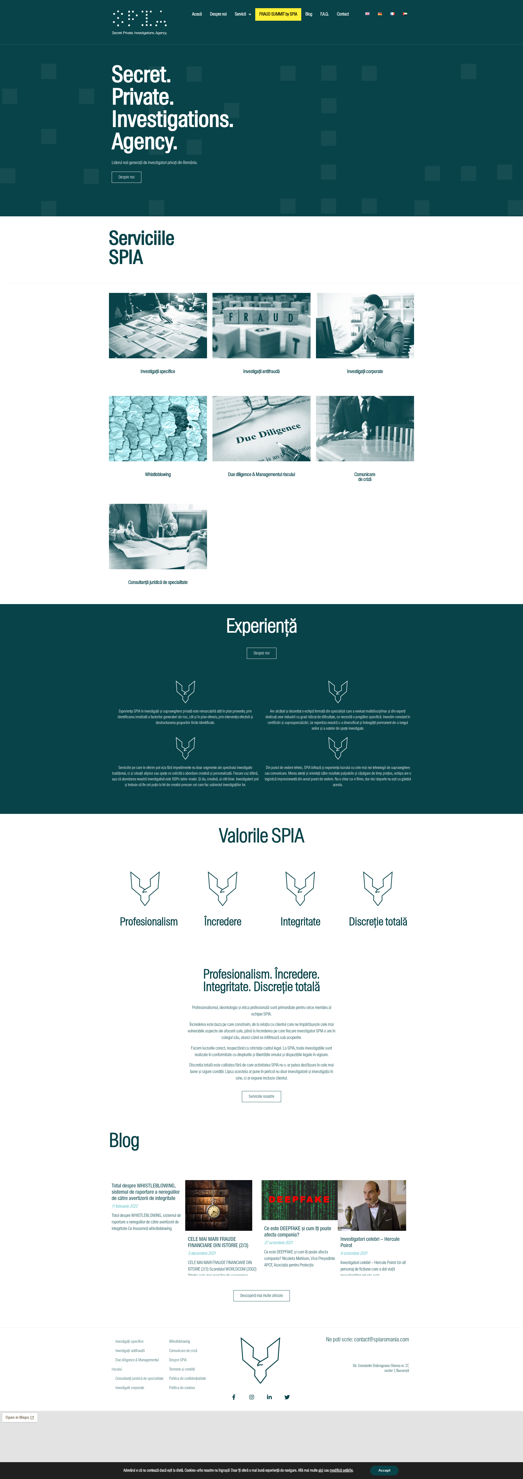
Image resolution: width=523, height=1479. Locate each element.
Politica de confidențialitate (187, 1379)
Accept (384, 1470)
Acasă (197, 14)
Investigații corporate (365, 371)
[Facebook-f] (234, 1397)
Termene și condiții (181, 1369)
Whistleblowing (158, 474)
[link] (341, 1470)
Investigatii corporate (129, 1388)
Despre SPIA (177, 1360)
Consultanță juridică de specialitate (158, 582)
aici (320, 1470)
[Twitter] (287, 1397)
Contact (343, 14)
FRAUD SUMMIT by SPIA (278, 14)
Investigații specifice (158, 371)
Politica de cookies (181, 1388)
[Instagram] (252, 1397)
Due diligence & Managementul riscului (261, 474)
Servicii (240, 14)
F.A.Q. (324, 14)
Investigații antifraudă (261, 371)
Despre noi (218, 14)
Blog (308, 14)
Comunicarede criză (364, 477)
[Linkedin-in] (269, 1397)
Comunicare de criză (182, 1351)
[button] (126, 177)
